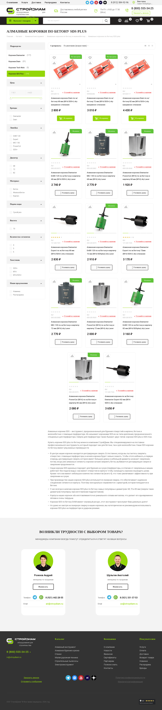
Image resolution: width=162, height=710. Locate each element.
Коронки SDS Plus (16, 74)
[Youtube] (96, 2)
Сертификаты (110, 657)
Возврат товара (147, 657)
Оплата (143, 650)
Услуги (143, 647)
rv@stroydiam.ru (14, 657)
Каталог (59, 639)
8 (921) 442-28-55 (54, 597)
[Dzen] (105, 2)
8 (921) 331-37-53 (129, 597)
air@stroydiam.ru (54, 603)
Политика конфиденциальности (130, 677)
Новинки (144, 661)
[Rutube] (100, 2)
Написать (43, 587)
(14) (27, 74)
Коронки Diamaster (17, 55)
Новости (108, 650)
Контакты (108, 668)
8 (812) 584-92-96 (119, 2)
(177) (29, 55)
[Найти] (106, 21)
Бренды (143, 668)
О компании (109, 647)
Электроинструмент (64, 664)
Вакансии (108, 654)
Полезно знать (110, 664)
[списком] (148, 46)
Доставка (144, 654)
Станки (58, 654)
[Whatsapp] (41, 599)
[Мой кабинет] (120, 21)
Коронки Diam (14, 61)
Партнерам (109, 661)
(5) (28, 67)
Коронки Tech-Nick (16, 68)
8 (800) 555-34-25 (142, 8)
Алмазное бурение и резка (67, 650)
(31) (24, 61)
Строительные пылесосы (66, 661)
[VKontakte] (92, 2)
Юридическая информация (130, 682)
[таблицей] (152, 46)
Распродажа (145, 664)
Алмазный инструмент (65, 647)
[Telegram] (87, 2)
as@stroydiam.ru (129, 603)
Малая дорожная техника (66, 657)
